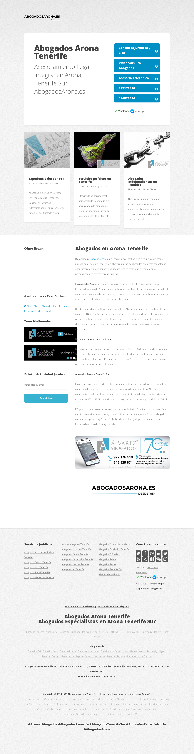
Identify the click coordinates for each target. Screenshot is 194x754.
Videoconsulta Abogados (130, 65)
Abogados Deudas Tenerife (75, 564)
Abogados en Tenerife (73, 569)
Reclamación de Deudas (139, 656)
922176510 (127, 88)
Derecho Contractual (95, 656)
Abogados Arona (107, 564)
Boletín (157, 631)
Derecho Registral (116, 656)
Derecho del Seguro (72, 656)
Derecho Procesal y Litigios (151, 651)
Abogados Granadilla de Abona (114, 544)
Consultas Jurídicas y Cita (134, 50)
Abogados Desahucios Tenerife (77, 559)
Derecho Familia (68, 651)
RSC (122, 631)
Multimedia (146, 631)
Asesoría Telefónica (134, 78)
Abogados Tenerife (34, 631)
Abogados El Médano (109, 554)
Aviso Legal (51, 631)
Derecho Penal (50, 651)
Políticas (114, 631)
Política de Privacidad (69, 631)
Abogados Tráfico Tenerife (37, 562)
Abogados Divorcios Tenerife (76, 549)
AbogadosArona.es (100, 258)
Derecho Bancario (51, 656)
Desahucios (107, 651)
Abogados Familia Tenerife (75, 554)
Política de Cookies (92, 631)
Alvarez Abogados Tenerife (75, 544)
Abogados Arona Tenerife (97, 616)
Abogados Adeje (107, 559)
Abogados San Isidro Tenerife (114, 549)
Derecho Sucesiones (88, 651)
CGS (105, 631)
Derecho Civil (34, 651)
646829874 (127, 98)
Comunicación (133, 631)
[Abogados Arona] (122, 452)
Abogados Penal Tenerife (37, 572)
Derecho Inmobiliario (125, 651)
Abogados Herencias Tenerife (39, 577)
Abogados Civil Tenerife (36, 567)
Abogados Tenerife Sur (110, 569)
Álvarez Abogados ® (109, 574)
